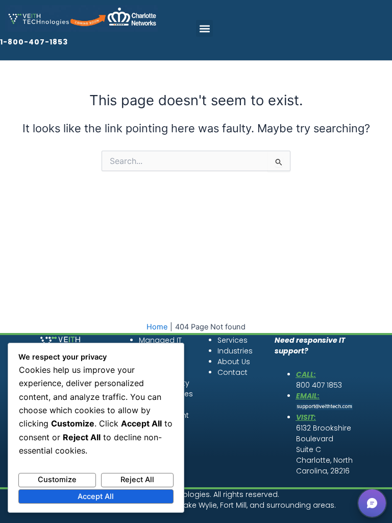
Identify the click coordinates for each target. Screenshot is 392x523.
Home (156, 326)
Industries (235, 351)
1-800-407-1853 (34, 42)
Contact (232, 372)
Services (232, 340)
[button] (204, 28)
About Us (233, 361)
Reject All (137, 479)
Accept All (96, 496)
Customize (57, 479)
